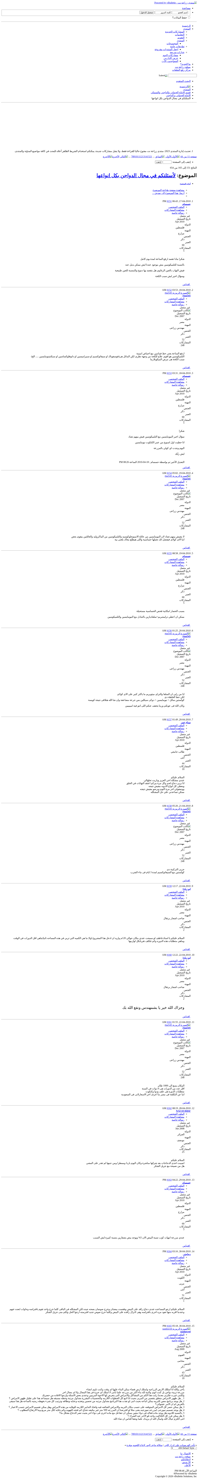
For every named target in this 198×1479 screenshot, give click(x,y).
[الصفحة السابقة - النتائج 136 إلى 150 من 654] (160, 156)
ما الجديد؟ (185, 64)
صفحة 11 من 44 (188, 156)
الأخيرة (115, 156)
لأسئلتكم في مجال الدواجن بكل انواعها (136, 175)
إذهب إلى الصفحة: (181, 162)
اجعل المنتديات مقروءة (166, 49)
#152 (169, 290)
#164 (169, 1251)
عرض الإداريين (171, 58)
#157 (169, 719)
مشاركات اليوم (170, 55)
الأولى (168, 156)
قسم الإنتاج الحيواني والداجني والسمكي (171, 92)
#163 (169, 1179)
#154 (169, 473)
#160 (169, 955)
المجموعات (172, 43)
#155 (169, 553)
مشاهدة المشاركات (174, 210)
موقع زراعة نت (183, 67)
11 (138, 156)
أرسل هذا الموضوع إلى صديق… (168, 193)
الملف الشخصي (176, 207)
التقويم (180, 37)
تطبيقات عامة (177, 46)
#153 (169, 373)
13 (143, 156)
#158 (169, 805)
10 (136, 156)
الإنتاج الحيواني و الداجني (178, 95)
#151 (169, 201)
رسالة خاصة (178, 213)
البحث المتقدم (183, 81)
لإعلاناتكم (186, 1459)
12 (141, 156)
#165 (169, 1326)
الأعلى (187, 1465)
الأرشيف (186, 1462)
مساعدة (186, 8)
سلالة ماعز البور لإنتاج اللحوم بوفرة (144, 1445)
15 (148, 156)
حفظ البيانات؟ (179, 17)
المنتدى (187, 28)
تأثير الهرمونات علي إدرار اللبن (179, 1445)
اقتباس (186, 284)
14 (146, 156)
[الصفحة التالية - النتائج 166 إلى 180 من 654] (124, 156)
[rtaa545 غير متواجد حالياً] (178, 293)
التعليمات (179, 34)
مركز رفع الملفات (181, 70)
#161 (169, 1022)
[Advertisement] (104, 125)
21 (151, 156)
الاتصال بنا (185, 1453)
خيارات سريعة (177, 52)
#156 (169, 630)
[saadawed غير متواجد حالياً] (176, 1328)
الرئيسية (186, 25)
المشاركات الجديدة (174, 31)
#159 (169, 886)
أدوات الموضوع (185, 184)
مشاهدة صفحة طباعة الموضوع (168, 190)
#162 (169, 1108)
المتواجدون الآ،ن (170, 61)
